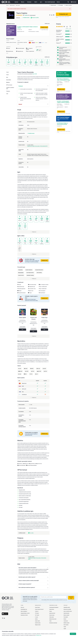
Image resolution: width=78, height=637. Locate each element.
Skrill (23, 386)
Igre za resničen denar (68, 611)
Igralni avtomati (52, 613)
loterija (36, 619)
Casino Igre (66, 620)
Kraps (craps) (51, 615)
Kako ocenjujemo (24, 611)
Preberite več (38, 635)
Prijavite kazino (53, 5)
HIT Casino (37, 615)
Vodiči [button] (35, 2)
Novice (58, 2)
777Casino (37, 613)
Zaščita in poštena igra (10, 88)
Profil (7, 74)
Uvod (7, 72)
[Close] (70, 9)
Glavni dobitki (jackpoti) (50, 2)
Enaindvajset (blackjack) (53, 607)
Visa (23, 391)
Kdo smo (22, 607)
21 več (46, 42)
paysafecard (24, 394)
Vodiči (65, 626)
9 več (7, 53)
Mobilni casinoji (66, 622)
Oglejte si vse (47, 23)
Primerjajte (61, 5)
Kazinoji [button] (16, 2)
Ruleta (50, 611)
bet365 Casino (37, 622)
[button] (33, 232)
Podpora (8, 91)
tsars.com (18, 17)
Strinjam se (73, 633)
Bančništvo (8, 79)
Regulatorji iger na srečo (25, 613)
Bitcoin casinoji (66, 615)
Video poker (51, 617)
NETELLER (24, 388)
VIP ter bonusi (9, 85)
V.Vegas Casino (37, 624)
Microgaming (20, 272)
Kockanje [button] (29, 2)
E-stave (36, 617)
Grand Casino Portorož (39, 609)
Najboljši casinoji (67, 607)
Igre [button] (41, 2)
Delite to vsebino (68, 5)
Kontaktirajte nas (24, 609)
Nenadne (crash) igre (53, 622)
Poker (50, 620)
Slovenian (74, 2)
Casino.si (36, 611)
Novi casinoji (66, 624)
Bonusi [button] (22, 2)
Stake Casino (37, 620)
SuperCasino (37, 607)
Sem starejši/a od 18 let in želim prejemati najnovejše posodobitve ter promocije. (54, 599)
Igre (7, 77)
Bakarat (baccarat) (52, 619)
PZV (7, 93)
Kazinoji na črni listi (24, 615)
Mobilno (8, 82)
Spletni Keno (51, 609)
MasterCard (24, 383)
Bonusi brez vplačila (67, 609)
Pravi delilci (66, 617)
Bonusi (65, 619)
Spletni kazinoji (32, 15)
